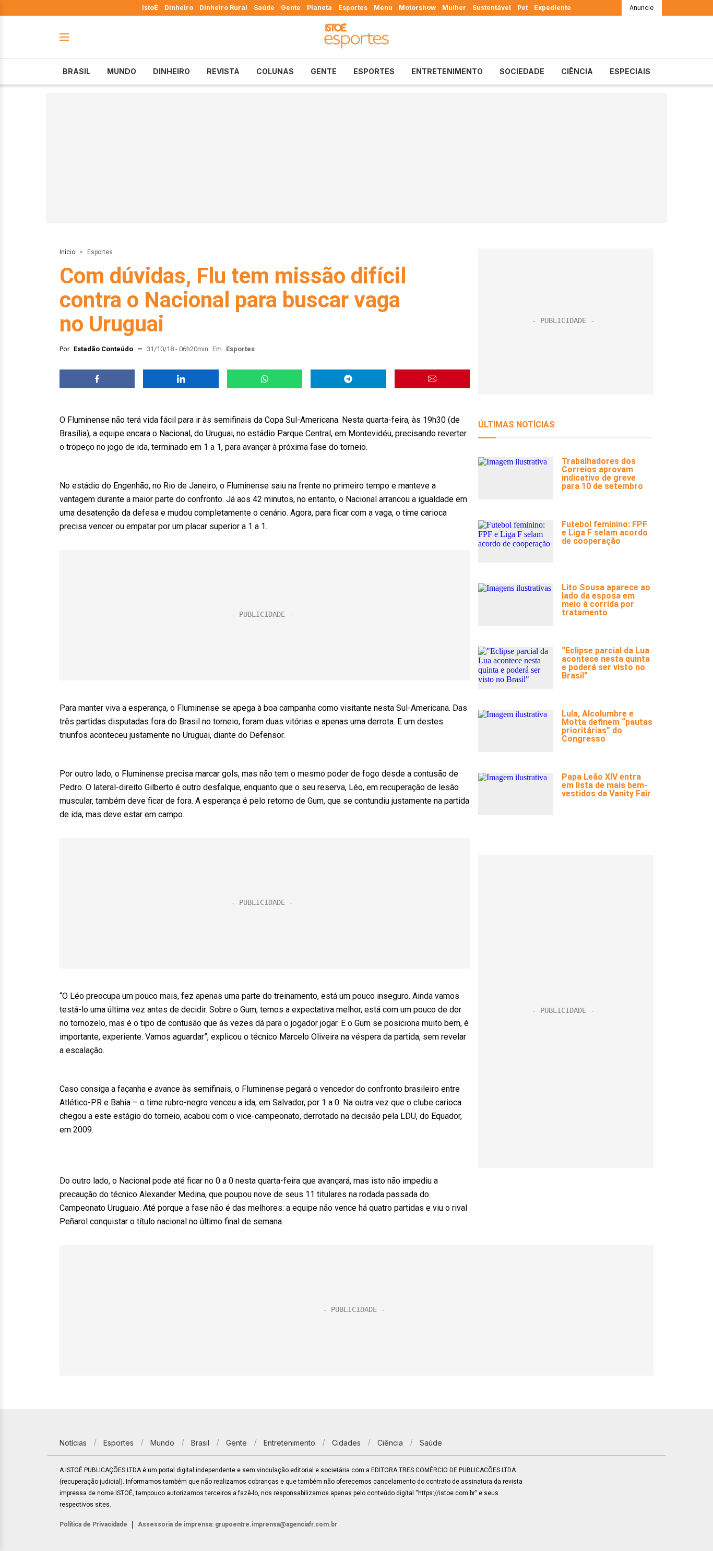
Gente (291, 7)
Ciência (577, 71)
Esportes (352, 7)
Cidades (346, 1442)
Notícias (73, 1442)
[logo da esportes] (356, 37)
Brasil (76, 71)
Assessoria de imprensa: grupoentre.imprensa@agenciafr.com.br (237, 1524)
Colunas (275, 71)
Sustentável (491, 7)
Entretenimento (447, 71)
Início (67, 252)
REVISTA (223, 71)
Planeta (319, 7)
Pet (522, 7)
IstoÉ (150, 7)
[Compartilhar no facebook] (97, 378)
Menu (383, 7)
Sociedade (522, 71)
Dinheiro (178, 7)
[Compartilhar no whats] (264, 378)
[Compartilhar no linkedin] (180, 378)
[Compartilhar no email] (432, 378)
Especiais (630, 71)
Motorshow (417, 7)
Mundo (121, 71)
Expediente (552, 7)
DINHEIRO (171, 71)
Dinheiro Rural (223, 7)
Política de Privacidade (93, 1524)
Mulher (454, 7)
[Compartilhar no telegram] (348, 378)
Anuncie (641, 7)
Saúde (264, 7)
